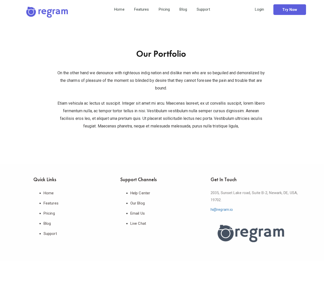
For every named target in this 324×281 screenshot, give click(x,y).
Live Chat (138, 223)
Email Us (137, 213)
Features (141, 9)
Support (203, 9)
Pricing (164, 9)
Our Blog (137, 203)
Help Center (140, 193)
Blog (183, 9)
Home (119, 9)
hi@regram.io (222, 209)
